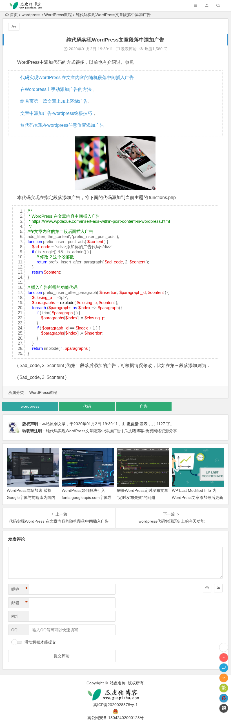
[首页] (223, 647)
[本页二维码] (223, 708)
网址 (15, 616)
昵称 (19, 589)
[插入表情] (207, 588)
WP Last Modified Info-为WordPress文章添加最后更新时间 (197, 497)
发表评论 (128, 49)
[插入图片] (218, 588)
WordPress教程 (58, 14)
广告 (144, 406)
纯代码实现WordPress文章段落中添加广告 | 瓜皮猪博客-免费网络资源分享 (111, 431)
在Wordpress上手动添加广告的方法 (56, 89)
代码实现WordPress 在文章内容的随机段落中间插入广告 (77, 77)
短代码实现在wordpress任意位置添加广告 (62, 125)
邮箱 (19, 603)
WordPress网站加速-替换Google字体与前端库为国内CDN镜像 (31, 497)
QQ (14, 630)
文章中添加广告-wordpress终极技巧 (56, 113)
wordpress (31, 14)
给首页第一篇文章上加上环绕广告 (54, 101)
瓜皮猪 (133, 424)
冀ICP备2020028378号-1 (115, 704)
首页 (14, 14)
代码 (87, 406)
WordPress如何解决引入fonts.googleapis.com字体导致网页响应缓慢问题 (87, 497)
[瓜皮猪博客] (115, 694)
